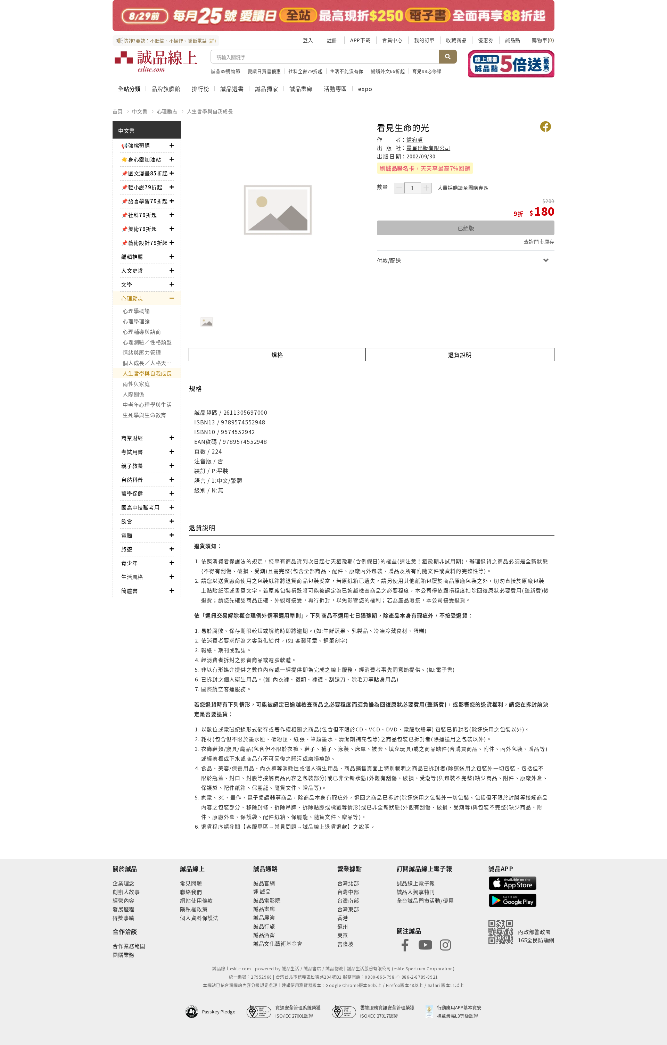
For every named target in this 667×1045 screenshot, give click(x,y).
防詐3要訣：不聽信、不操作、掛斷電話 (170, 40)
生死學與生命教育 (144, 414)
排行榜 (200, 88)
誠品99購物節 (225, 71)
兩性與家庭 (136, 383)
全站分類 (129, 88)
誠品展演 (264, 917)
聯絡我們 (191, 891)
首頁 (118, 111)
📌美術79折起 (139, 228)
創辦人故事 (126, 891)
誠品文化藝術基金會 (278, 943)
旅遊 (126, 549)
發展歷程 (123, 909)
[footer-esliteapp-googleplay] (512, 899)
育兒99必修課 (427, 71)
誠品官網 (264, 883)
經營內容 (123, 900)
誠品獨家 (266, 88)
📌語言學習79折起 (144, 201)
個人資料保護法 (199, 917)
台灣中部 (348, 891)
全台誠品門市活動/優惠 (425, 900)
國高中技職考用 (140, 507)
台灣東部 (348, 909)
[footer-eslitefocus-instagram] (445, 944)
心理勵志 (167, 111)
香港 (342, 917)
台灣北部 (348, 883)
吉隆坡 (345, 943)
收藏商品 (456, 39)
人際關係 (134, 394)
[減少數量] (399, 187)
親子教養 (132, 465)
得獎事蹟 (123, 917)
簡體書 (129, 590)
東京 (342, 935)
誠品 (265, 891)
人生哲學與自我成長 (210, 111)
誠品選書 (232, 88)
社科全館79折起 (305, 71)
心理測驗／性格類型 (147, 342)
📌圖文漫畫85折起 (144, 173)
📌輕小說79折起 (141, 187)
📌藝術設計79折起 (144, 242)
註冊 (332, 40)
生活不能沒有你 (347, 71)
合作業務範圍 (129, 945)
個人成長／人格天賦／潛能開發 (152, 362)
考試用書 (132, 451)
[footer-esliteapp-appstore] (512, 882)
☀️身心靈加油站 (141, 159)
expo (365, 88)
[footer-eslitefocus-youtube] (425, 944)
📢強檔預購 (135, 145)
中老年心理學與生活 (147, 404)
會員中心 (392, 39)
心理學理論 (136, 321)
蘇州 (342, 926)
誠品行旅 (264, 926)
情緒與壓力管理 (142, 352)
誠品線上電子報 (416, 883)
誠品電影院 (267, 900)
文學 (126, 284)
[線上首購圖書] (511, 63)
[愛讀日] (333, 15)
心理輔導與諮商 (142, 331)
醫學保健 (132, 493)
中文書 (139, 111)
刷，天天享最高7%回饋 (425, 168)
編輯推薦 (132, 256)
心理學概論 (136, 310)
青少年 (129, 562)
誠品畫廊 (301, 88)
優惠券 (485, 39)
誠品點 (512, 39)
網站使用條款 (196, 900)
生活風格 (132, 576)
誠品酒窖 (264, 934)
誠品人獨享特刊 (416, 891)
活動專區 (335, 88)
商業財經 (132, 437)
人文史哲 (132, 270)
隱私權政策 (193, 909)
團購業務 (123, 954)
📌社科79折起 (139, 214)
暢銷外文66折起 (388, 71)
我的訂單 (424, 39)
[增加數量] (426, 187)
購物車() (543, 39)
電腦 (126, 535)
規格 (277, 354)
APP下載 (360, 39)
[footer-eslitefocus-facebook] (405, 944)
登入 (308, 39)
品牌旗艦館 (166, 88)
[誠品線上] (156, 61)
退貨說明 (459, 354)
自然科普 (132, 479)
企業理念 (123, 883)
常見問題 (191, 883)
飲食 (126, 521)
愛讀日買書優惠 (264, 71)
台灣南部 (348, 900)
